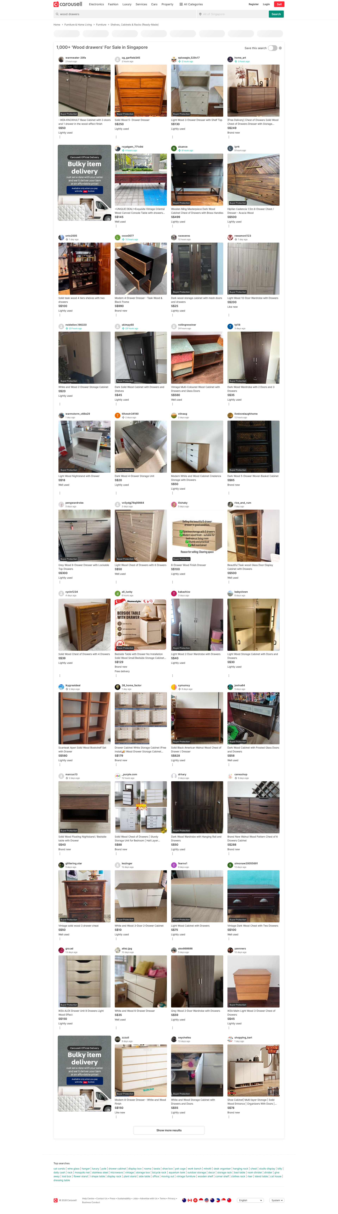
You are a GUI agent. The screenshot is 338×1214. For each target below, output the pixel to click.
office (155, 1176)
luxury (95, 1168)
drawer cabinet (117, 1168)
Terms (163, 1198)
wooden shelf (205, 1176)
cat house (275, 1176)
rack (70, 1172)
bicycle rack (159, 1172)
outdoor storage (196, 1172)
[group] (84, 183)
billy (279, 1168)
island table (261, 1176)
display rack (114, 1176)
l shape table (97, 1176)
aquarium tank (177, 1172)
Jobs (135, 1198)
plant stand (130, 1176)
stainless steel (100, 1172)
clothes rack (238, 1176)
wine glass (73, 1168)
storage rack (224, 1172)
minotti (207, 1168)
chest (254, 1168)
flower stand (81, 1176)
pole (103, 1168)
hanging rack (240, 1168)
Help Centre (88, 1198)
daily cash (59, 1172)
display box (135, 1168)
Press (112, 1198)
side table (144, 1176)
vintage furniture (185, 1176)
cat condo (59, 1168)
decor (211, 1172)
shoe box (167, 1168)
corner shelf (222, 1176)
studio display (267, 1168)
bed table (239, 1172)
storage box (143, 1172)
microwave (116, 1172)
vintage (129, 1172)
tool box (66, 1176)
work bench (194, 1168)
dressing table (62, 1180)
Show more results (169, 1130)
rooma (147, 1168)
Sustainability (124, 1198)
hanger (86, 1168)
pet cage (180, 1168)
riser (250, 1176)
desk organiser (222, 1168)
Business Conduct (91, 1202)
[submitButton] (276, 14)
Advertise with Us (148, 1198)
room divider (255, 1172)
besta (157, 1168)
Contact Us (101, 1198)
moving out (167, 1176)
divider (268, 1172)
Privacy (172, 1198)
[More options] (59, 137)
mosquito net (82, 1172)
